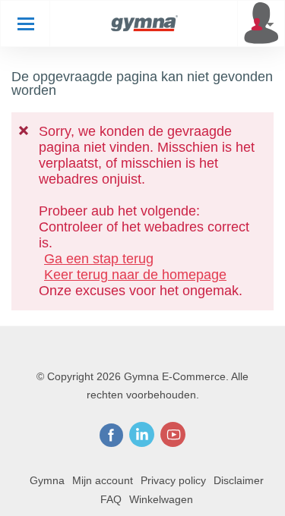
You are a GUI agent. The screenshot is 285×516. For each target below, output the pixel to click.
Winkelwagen (161, 499)
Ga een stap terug (99, 258)
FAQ (111, 499)
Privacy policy (173, 480)
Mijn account (102, 480)
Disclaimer (239, 480)
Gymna (47, 480)
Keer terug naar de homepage (135, 274)
